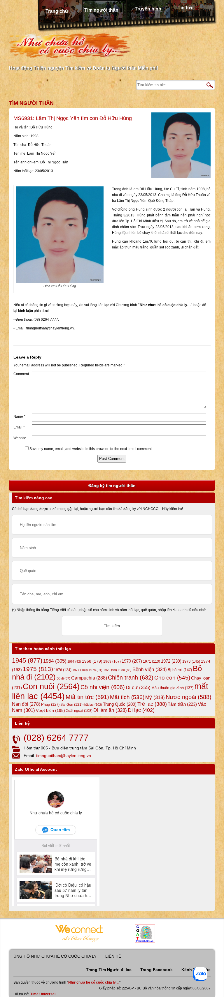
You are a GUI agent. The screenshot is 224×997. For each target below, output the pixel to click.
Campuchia (89, 677)
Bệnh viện (149, 669)
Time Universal (42, 994)
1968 (92, 661)
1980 (125, 670)
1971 (151, 661)
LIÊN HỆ (113, 956)
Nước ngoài (188, 697)
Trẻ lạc (152, 704)
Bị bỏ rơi (180, 670)
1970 (132, 661)
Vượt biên (50, 710)
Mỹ (155, 697)
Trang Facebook (156, 969)
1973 (191, 661)
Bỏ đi (63, 678)
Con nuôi (51, 686)
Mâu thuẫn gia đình (172, 688)
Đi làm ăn (110, 710)
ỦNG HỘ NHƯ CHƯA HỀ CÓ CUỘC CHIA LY (55, 956)
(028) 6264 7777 (56, 737)
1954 (54, 661)
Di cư (138, 687)
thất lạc (92, 704)
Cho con (172, 677)
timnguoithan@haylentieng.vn (63, 755)
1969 (112, 661)
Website (19, 438)
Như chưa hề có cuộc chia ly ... (93, 982)
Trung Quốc (119, 704)
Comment (21, 374)
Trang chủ (57, 11)
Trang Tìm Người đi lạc (109, 969)
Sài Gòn (71, 705)
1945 (27, 660)
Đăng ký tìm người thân (112, 485)
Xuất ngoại (79, 710)
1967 (74, 661)
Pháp (50, 705)
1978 (95, 670)
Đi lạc (141, 710)
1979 (110, 670)
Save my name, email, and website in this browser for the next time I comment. (91, 449)
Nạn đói (26, 704)
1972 (171, 661)
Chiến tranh (130, 677)
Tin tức (185, 7)
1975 (38, 669)
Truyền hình (148, 8)
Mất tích (127, 697)
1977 (80, 670)
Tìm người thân (101, 10)
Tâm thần (182, 704)
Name (19, 416)
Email (19, 427)
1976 (62, 670)
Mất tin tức (87, 697)
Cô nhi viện (102, 687)
